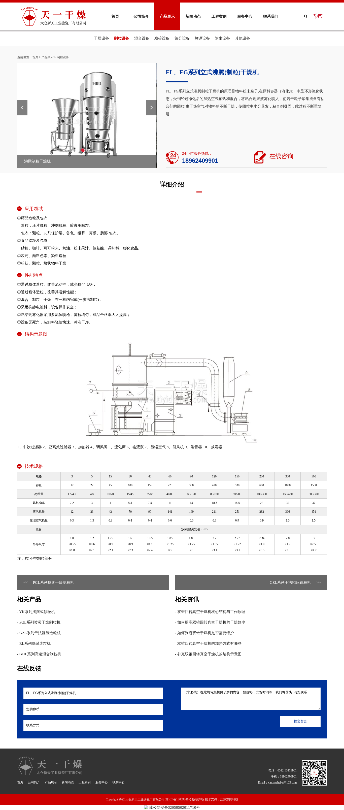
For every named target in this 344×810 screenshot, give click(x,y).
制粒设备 (121, 38)
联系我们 (270, 16)
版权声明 (198, 799)
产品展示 (167, 16)
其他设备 (242, 38)
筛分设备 (182, 38)
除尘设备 (222, 38)
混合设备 (141, 38)
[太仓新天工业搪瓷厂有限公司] (53, 9)
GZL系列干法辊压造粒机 (290, 582)
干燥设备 (101, 38)
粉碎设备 (161, 38)
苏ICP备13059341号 (178, 799)
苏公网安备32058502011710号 (174, 807)
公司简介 (141, 16)
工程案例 (219, 16)
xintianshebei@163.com (282, 782)
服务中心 (244, 16)
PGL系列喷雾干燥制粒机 (53, 582)
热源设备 (202, 38)
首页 (115, 16)
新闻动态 (193, 16)
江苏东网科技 (229, 799)
